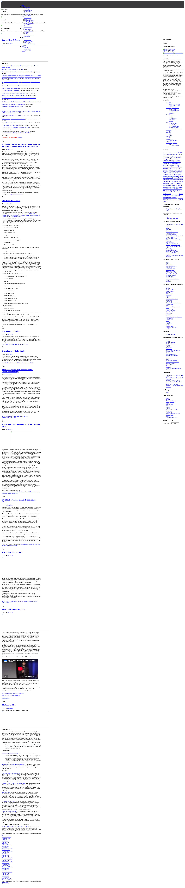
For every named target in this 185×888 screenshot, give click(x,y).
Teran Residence (175, 145)
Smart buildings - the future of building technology (13, 764)
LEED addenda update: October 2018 (10, 90)
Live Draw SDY (6, 850)
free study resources (173, 112)
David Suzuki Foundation (172, 218)
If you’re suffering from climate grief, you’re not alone (14, 85)
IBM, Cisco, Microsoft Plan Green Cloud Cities (13, 693)
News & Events (169, 102)
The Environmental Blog (171, 327)
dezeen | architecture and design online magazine (173, 303)
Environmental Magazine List (173, 306)
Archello (168, 288)
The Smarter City (8, 705)
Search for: (165, 42)
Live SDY (4, 839)
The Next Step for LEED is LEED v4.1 (11, 88)
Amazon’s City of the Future (8, 801)
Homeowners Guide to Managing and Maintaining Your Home (16, 132)
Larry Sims (10, 43)
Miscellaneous (169, 139)
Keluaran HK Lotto (6, 844)
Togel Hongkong (6, 838)
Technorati (168, 365)
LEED (170, 144)
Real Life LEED (170, 326)
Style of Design (169, 364)
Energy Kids (169, 230)
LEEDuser (168, 322)
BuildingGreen (169, 293)
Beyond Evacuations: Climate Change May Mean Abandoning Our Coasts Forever (21, 82)
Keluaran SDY (5, 863)
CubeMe (168, 297)
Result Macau (5, 841)
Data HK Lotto (5, 842)
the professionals (172, 118)
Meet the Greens (170, 242)
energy (170, 131)
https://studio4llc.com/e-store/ (16, 194)
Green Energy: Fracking (11, 331)
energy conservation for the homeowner (172, 157)
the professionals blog (174, 126)
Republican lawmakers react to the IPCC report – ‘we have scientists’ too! (19, 98)
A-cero (167, 287)
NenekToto (4, 843)
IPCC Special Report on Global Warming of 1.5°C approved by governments (19, 101)
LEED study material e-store (172, 108)
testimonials (171, 113)
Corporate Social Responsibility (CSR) (11, 811)
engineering (168, 136)
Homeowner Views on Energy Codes (10, 125)
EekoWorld (168, 229)
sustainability (169, 130)
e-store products (172, 109)
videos (167, 147)
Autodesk (179, 152)
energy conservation (175, 156)
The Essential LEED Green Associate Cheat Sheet (14, 115)
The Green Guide (170, 277)
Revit (164, 190)
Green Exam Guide (170, 312)
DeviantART (169, 301)
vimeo (170, 135)
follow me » (20, 137)
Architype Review (170, 291)
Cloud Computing (173, 140)
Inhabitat (168, 356)
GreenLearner (169, 315)
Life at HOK (169, 323)
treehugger (168, 367)
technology (168, 132)
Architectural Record (171, 289)
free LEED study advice (171, 170)
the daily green (169, 276)
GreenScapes (169, 267)
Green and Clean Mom (171, 266)
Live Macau (5, 847)
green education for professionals (173, 177)
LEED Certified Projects (174, 185)
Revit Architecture (170, 190)
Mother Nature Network (171, 271)
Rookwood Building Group (172, 362)
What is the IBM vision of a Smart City (11, 773)
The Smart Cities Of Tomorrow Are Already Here (13, 783)
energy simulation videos (170, 159)
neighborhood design (173, 127)
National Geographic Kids (172, 243)
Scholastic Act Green (171, 250)
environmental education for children (171, 160)
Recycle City (169, 248)
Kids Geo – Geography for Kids (173, 239)
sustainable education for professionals (170, 193)
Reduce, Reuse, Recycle (171, 273)
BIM (170, 137)
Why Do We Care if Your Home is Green (11, 122)
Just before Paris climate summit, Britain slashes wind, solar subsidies (18, 363)
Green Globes (169, 313)
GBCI (164, 172)
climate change (169, 154)
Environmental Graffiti (171, 354)
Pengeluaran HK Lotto (7, 848)
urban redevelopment (176, 128)
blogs (167, 122)
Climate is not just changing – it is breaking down (13, 104)
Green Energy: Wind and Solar (13, 351)
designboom (169, 300)
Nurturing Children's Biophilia (173, 245)
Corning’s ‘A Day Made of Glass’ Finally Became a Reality (15, 826)
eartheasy (168, 226)
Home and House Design (172, 355)
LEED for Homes (177, 187)
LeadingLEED (169, 319)
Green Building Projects (171, 143)
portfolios (168, 114)
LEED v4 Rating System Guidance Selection (13, 119)
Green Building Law (170, 310)
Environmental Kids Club (172, 232)
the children (171, 115)
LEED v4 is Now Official (11, 201)
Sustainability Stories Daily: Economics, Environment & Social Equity (18, 72)
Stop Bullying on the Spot (172, 251)
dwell (167, 262)
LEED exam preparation (167, 187)
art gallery (171, 121)
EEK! (167, 228)
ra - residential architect (171, 360)
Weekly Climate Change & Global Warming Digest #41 (14, 95)
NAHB (167, 324)
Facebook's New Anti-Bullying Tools (174, 236)
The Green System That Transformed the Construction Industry (17, 371)
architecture (168, 141)
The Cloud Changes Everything (13, 609)
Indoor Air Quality (170, 270)
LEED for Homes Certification (172, 189)
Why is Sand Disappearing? (12, 552)
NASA (167, 359)
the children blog (173, 123)
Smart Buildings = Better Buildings (10, 753)
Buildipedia (168, 295)
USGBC (181, 199)
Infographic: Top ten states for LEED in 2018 (12, 69)
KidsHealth (168, 241)
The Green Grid (5, 698)
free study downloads (171, 171)
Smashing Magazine (170, 363)
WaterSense (168, 281)
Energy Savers (169, 264)
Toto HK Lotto (5, 869)
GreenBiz (168, 314)
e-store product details (174, 110)
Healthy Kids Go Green (171, 238)
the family (171, 117)
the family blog (172, 124)
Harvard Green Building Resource (174, 317)
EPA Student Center (170, 233)
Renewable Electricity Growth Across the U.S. (12, 106)
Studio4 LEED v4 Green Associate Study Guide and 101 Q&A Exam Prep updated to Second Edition (21, 145)
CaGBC (168, 217)
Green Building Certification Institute (174, 172)
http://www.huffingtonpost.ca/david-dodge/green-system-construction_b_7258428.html (15, 417)
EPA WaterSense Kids (171, 234)
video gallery (172, 119)
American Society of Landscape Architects (170, 152)
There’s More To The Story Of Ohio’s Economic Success (15, 344)
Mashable (168, 358)
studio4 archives (166, 423)
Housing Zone (169, 318)
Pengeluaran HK (6, 883)
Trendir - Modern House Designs (173, 368)
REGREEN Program (171, 275)
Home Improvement (170, 268)
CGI (170, 134)
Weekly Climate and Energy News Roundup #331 (13, 93)
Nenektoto (4, 870)
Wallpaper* (168, 369)
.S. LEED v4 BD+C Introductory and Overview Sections (15, 127)
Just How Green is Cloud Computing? (11, 695)
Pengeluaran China (6, 837)
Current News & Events (11, 40)
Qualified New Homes (171, 272)
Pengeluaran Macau (6, 835)
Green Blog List (169, 309)
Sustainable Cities (6, 792)
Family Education (170, 237)
